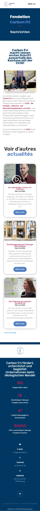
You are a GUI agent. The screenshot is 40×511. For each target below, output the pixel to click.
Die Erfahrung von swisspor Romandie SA (20, 302)
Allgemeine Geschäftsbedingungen (20, 509)
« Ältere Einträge (10, 333)
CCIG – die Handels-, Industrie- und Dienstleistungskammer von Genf (18, 105)
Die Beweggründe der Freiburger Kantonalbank (20, 245)
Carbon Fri (7, 98)
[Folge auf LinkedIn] (20, 494)
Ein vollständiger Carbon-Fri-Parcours (20, 188)
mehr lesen (20, 212)
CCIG (28, 129)
